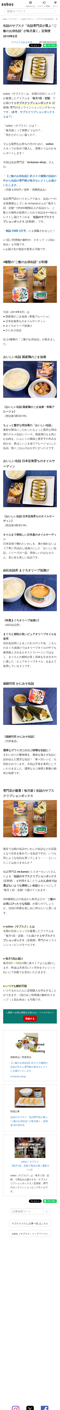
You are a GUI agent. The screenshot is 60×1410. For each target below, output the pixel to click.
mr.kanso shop (18, 1076)
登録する (30, 1018)
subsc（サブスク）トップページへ (30, 1233)
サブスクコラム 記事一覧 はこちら (30, 1223)
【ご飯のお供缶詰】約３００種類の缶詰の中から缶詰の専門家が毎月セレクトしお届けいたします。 (29, 180)
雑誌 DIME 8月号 (16, 231)
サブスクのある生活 (21, 42)
